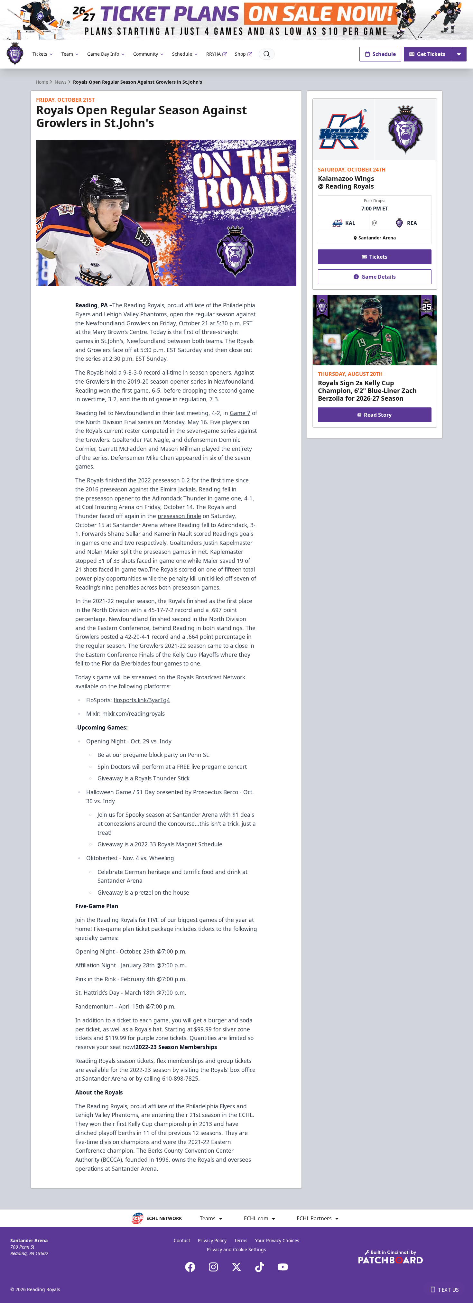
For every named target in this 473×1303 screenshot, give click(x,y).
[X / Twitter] (236, 1267)
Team (67, 54)
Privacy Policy (212, 1240)
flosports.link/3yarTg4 (142, 700)
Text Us (448, 1289)
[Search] (267, 54)
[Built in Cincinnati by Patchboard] (390, 1257)
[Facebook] (190, 1267)
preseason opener (110, 498)
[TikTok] (260, 1267)
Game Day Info (103, 54)
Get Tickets (431, 54)
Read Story (378, 414)
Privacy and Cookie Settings (236, 1249)
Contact (182, 1240)
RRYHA (213, 54)
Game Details (378, 276)
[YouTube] (283, 1267)
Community (145, 54)
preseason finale (179, 516)
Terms (240, 1240)
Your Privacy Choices (277, 1240)
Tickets (39, 54)
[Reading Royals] (14, 54)
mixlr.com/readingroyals (133, 713)
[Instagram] (213, 1267)
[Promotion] (236, 20)
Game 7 (240, 413)
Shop (240, 54)
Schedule (182, 54)
